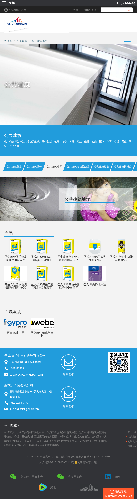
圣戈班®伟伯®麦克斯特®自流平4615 (16, 260)
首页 (9, 40)
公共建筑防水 (14, 166)
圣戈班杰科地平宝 (94, 284)
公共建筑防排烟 (123, 166)
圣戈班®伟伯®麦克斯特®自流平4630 (68, 287)
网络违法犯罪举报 (88, 462)
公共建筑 (22, 40)
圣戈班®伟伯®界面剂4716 (95, 258)
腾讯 (53, 487)
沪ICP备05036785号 (98, 456)
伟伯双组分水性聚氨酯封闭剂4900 (15, 285)
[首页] (36, 23)
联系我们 (68, 374)
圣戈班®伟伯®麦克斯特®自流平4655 (68, 260)
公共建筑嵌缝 (101, 166)
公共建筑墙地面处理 (78, 166)
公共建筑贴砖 (34, 166)
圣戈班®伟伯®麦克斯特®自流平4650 (42, 260)
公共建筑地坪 (39, 40)
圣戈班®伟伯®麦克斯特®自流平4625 (42, 287)
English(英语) (126, 3)
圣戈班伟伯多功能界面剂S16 (121, 258)
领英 (118, 477)
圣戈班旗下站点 (17, 9)
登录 (75, 9)
